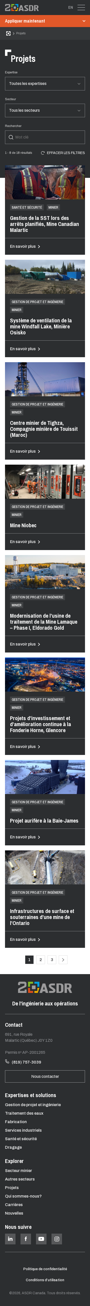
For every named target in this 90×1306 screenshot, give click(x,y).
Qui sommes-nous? (23, 1196)
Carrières (14, 1205)
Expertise (11, 72)
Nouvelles (14, 1213)
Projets (12, 1188)
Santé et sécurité (21, 1139)
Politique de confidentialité (45, 1269)
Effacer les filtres (66, 153)
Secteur (10, 99)
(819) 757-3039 (26, 1062)
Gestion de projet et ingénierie (33, 1105)
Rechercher (13, 126)
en (70, 7)
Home (8, 33)
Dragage (13, 1147)
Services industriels (23, 1130)
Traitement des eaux (24, 1113)
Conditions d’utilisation (45, 1280)
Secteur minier (18, 1170)
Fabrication (16, 1122)
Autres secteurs (20, 1179)
